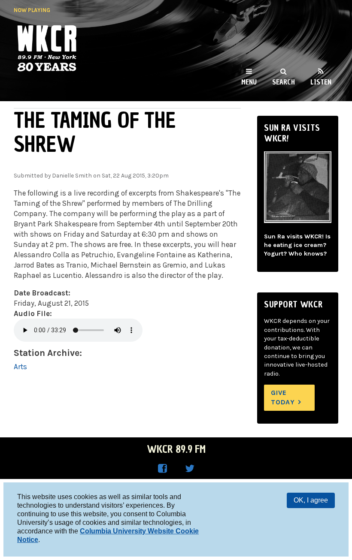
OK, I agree (311, 500)
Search (283, 82)
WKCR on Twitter (190, 469)
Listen (320, 82)
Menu (249, 82)
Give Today (283, 397)
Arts (20, 366)
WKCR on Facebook (162, 469)
